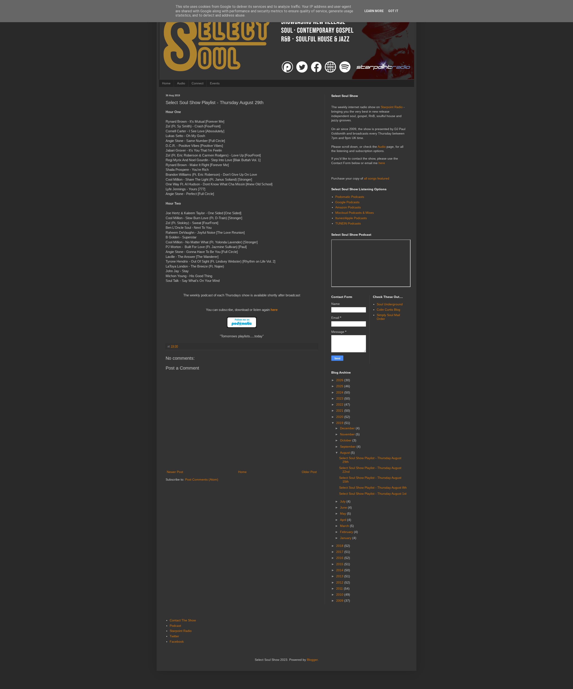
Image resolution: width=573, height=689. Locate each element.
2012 (340, 582)
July (343, 501)
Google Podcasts (347, 202)
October (346, 440)
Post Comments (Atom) (201, 479)
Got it (393, 11)
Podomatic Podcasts (349, 197)
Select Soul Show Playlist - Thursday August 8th (373, 487)
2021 (340, 410)
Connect (197, 83)
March (345, 526)
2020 (340, 417)
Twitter (174, 636)
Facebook (177, 641)
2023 (340, 398)
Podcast (175, 625)
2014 (340, 570)
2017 (340, 552)
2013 (340, 576)
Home (166, 83)
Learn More (374, 11)
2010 (340, 594)
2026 (340, 380)
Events (215, 83)
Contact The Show (183, 620)
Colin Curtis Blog (388, 309)
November (348, 434)
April (343, 520)
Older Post (309, 472)
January (346, 538)
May (343, 513)
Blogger (312, 659)
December (348, 428)
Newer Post (175, 472)
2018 (340, 546)
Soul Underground (390, 304)
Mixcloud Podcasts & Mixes (354, 212)
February (347, 532)
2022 (340, 404)
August (345, 452)
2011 (340, 588)
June (344, 507)
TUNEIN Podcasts (348, 223)
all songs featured (376, 178)
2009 (340, 600)
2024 (340, 392)
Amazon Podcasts (348, 207)
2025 (340, 386)
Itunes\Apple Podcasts (351, 218)
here (274, 310)
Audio (181, 83)
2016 (340, 558)
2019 (340, 423)
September (348, 446)
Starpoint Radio (392, 107)
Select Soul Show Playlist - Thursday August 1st (372, 493)
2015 (340, 564)
